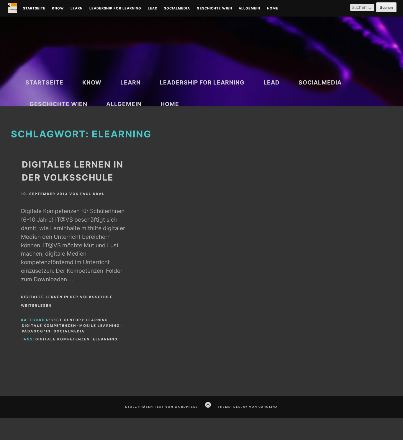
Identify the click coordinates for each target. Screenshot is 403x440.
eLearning (105, 339)
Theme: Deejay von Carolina (248, 406)
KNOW (58, 8)
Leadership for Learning (115, 8)
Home (272, 8)
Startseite (34, 8)
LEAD (153, 8)
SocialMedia (177, 8)
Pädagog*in (36, 331)
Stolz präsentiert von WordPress (161, 406)
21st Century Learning (79, 320)
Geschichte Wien (214, 8)
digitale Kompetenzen (49, 326)
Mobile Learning (99, 326)
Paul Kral (92, 194)
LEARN (77, 8)
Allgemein (249, 8)
